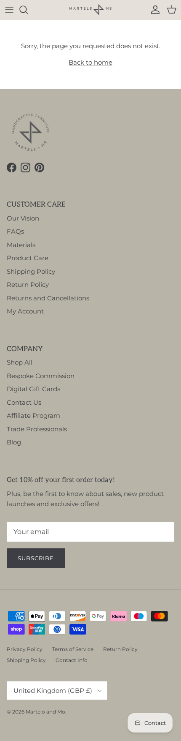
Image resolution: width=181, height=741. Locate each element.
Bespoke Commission (41, 376)
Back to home (90, 62)
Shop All (19, 362)
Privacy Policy (25, 649)
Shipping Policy (31, 271)
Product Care (27, 258)
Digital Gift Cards (33, 389)
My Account (25, 311)
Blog (14, 442)
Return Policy (28, 285)
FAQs (15, 231)
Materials (21, 245)
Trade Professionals (37, 429)
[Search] (28, 9)
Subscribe (36, 558)
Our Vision (23, 218)
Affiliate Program (33, 415)
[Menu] (9, 9)
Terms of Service (72, 649)
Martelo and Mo (45, 711)
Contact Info (72, 660)
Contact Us (24, 402)
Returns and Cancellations (48, 298)
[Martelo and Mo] (90, 9)
